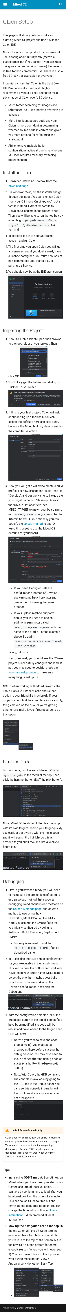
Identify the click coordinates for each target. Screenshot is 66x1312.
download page (18, 186)
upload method (33, 523)
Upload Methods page (27, 909)
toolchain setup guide (22, 672)
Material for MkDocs (25, 1307)
